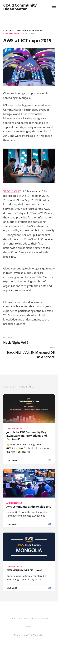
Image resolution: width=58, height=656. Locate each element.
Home (29, 626)
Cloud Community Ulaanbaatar (20, 7)
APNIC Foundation (35, 635)
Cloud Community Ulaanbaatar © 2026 (29, 618)
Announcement (11, 33)
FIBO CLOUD (12, 191)
